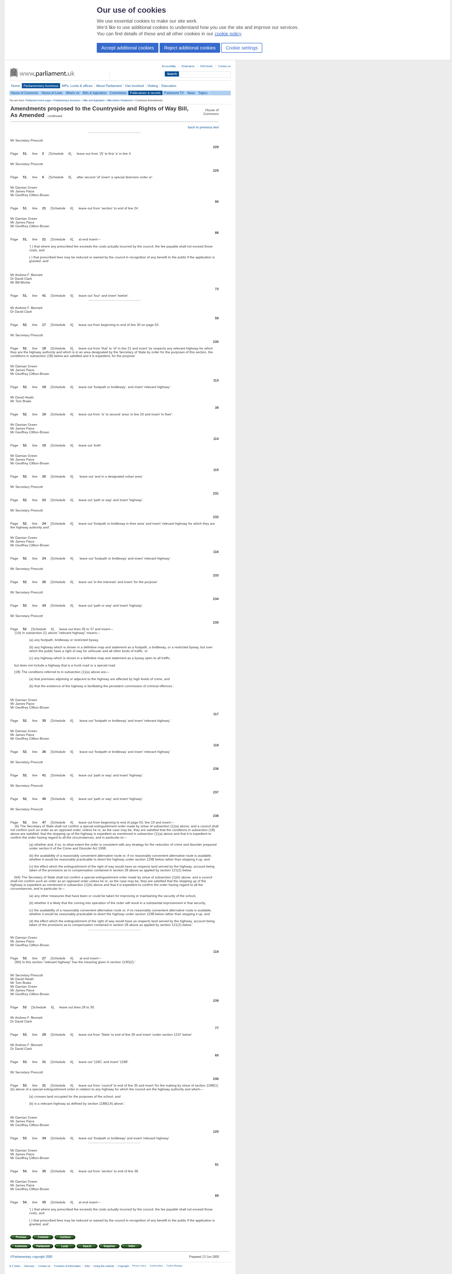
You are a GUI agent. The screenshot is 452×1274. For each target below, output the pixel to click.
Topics (202, 93)
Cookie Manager (174, 1266)
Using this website (103, 1266)
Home (15, 86)
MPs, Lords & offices (77, 86)
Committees (118, 93)
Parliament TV (174, 93)
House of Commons (24, 93)
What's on (72, 93)
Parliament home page (38, 100)
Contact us (224, 66)
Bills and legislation (94, 100)
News (191, 93)
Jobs (87, 1266)
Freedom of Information (67, 1266)
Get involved (134, 86)
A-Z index (14, 1266)
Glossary (29, 1266)
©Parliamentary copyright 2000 (31, 1256)
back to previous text (203, 127)
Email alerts (188, 66)
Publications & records (145, 93)
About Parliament (109, 86)
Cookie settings (242, 47)
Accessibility (169, 66)
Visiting (152, 86)
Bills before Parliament (120, 100)
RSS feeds (206, 66)
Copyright (123, 1266)
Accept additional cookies (127, 47)
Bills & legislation (94, 93)
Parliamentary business (41, 86)
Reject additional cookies (190, 47)
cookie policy (228, 33)
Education (168, 86)
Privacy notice (139, 1266)
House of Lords (52, 93)
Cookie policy (156, 1266)
